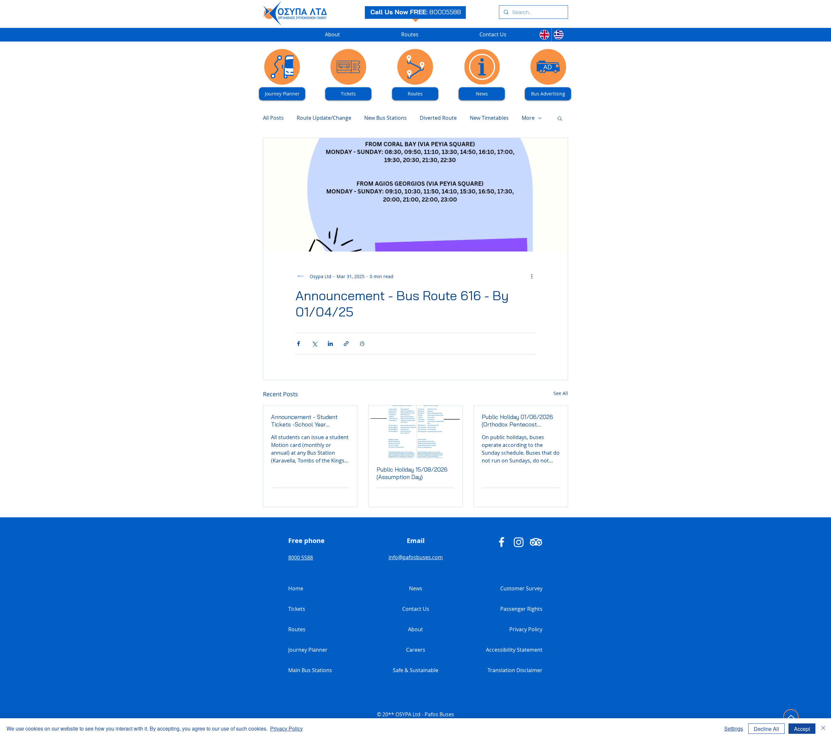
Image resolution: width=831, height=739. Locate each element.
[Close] (823, 728)
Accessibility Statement (514, 649)
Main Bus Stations (310, 670)
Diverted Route (438, 117)
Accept (802, 729)
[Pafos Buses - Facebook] (501, 542)
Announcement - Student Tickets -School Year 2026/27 (304, 420)
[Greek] (559, 35)
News (415, 588)
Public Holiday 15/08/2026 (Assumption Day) (412, 473)
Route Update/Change (324, 117)
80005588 (445, 12)
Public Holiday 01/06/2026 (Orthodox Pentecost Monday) (517, 420)
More (528, 117)
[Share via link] (346, 343)
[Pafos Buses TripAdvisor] (535, 542)
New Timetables (489, 117)
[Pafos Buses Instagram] (518, 542)
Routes (296, 629)
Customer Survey (521, 588)
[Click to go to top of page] (791, 716)
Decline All (766, 729)
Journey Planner (308, 649)
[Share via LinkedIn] (330, 343)
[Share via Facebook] (298, 343)
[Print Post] (362, 343)
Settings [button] (733, 728)
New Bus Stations (385, 117)
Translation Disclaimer (515, 670)
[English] (544, 35)
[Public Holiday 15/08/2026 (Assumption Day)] (416, 431)
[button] (560, 118)
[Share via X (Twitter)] (314, 343)
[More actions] (532, 276)
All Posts (273, 117)
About (415, 629)
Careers (415, 649)
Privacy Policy (525, 629)
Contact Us (415, 608)
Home (295, 588)
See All (560, 393)
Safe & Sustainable (415, 670)
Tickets (296, 608)
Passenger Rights (521, 608)
